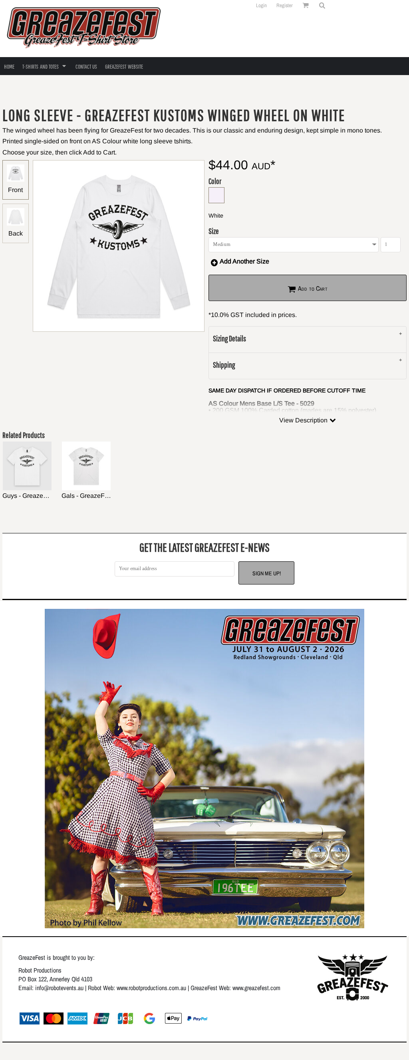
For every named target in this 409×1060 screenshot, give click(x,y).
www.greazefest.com (256, 987)
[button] (322, 5)
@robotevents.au (63, 987)
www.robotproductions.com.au (151, 987)
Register (284, 5)
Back (15, 233)
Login (261, 5)
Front (15, 189)
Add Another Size (244, 261)
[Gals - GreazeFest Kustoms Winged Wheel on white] (86, 466)
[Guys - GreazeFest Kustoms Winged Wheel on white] (27, 466)
